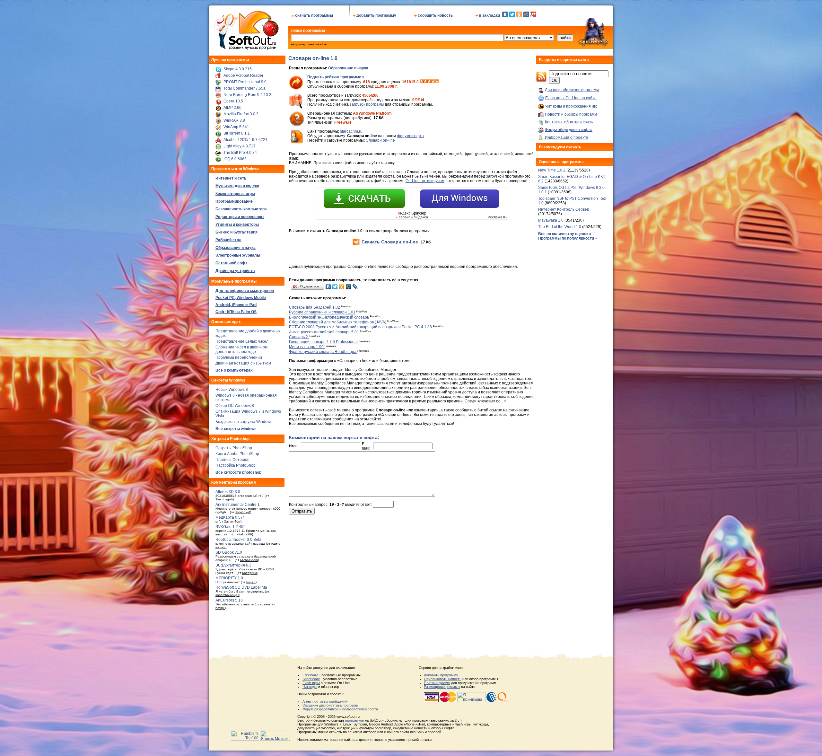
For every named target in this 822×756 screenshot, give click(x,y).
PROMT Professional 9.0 (245, 82)
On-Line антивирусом (425, 181)
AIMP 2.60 (232, 107)
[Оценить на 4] (433, 82)
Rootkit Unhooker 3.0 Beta (238, 539)
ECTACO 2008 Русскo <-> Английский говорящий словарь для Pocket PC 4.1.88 (361, 327)
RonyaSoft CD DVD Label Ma (241, 587)
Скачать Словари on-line (390, 241)
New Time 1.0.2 (551, 170)
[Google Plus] (533, 14)
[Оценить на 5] (437, 82)
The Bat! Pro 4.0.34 (240, 152)
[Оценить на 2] (425, 82)
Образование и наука (348, 68)
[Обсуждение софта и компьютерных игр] (595, 47)
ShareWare (311, 679)
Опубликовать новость (442, 679)
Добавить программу (441, 675)
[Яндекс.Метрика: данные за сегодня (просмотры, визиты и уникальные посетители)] (274, 736)
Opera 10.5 (233, 101)
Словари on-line (380, 140)
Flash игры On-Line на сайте (571, 98)
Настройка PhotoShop (235, 465)
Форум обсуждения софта (568, 129)
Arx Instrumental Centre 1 (237, 504)
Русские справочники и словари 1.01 (322, 312)
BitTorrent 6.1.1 (236, 133)
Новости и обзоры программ (571, 114)
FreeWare (310, 675)
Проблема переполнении (238, 357)
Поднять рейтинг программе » (335, 77)
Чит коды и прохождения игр (571, 106)
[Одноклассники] (519, 14)
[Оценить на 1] (422, 82)
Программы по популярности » (567, 238)
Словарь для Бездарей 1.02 (314, 307)
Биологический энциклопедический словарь (329, 317)
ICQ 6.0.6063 (235, 159)
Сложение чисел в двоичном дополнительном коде (241, 349)
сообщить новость (435, 15)
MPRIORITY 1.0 (229, 578)
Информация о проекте (566, 137)
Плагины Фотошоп (232, 459)
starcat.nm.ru (351, 131)
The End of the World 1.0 (559, 226)
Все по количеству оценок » (564, 234)
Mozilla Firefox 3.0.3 (240, 114)
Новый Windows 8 (231, 389)
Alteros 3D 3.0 (227, 491)
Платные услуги (437, 683)
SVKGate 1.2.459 (230, 526)
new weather (317, 44)
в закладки (489, 15)
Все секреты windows (236, 428)
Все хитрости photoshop (238, 472)
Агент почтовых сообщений (324, 701)
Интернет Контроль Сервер (563, 209)
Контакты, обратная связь (569, 122)
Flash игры (311, 683)
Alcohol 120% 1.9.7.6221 (245, 139)
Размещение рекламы (442, 687)
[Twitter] (512, 14)
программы (354, 720)
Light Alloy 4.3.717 (239, 146)
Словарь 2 (299, 337)
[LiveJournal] (355, 287)
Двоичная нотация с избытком (243, 363)
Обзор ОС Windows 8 (234, 405)
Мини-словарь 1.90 (307, 347)
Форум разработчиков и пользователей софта (340, 709)
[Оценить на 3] (429, 82)
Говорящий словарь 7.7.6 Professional (324, 342)
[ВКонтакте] (505, 14)
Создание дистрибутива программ (330, 705)
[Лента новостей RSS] (541, 80)
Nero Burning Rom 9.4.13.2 (247, 94)
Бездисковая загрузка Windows (243, 421)
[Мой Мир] (526, 14)
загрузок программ (367, 104)
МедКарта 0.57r (229, 517)
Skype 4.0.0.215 (237, 69)
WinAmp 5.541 (236, 127)
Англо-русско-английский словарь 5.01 (324, 332)
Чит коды (309, 687)
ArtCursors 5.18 (229, 600)
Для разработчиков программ (572, 90)
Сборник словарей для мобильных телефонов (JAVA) (338, 322)
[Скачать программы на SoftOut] (245, 50)
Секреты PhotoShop (233, 448)
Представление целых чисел (241, 341)
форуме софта (410, 136)
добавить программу (376, 15)
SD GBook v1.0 (228, 552)
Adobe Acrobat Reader (243, 75)
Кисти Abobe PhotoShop (237, 454)
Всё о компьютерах (234, 370)
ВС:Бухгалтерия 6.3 (233, 565)
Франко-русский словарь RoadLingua (323, 351)
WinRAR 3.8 (234, 120)
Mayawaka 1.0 (551, 220)
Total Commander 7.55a (244, 88)
